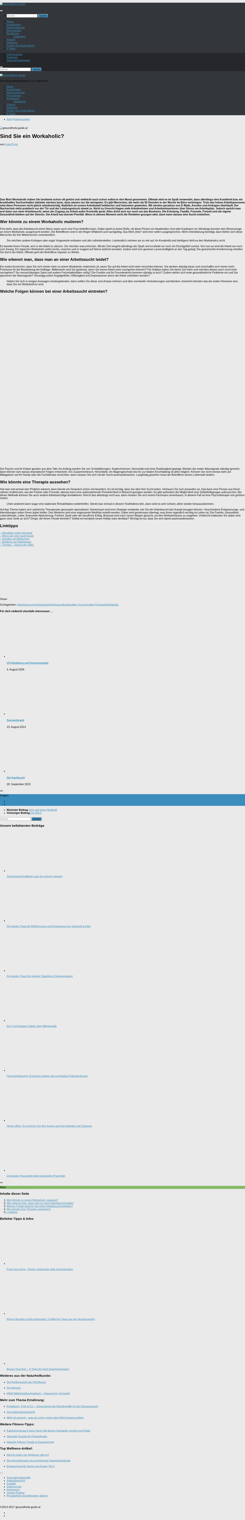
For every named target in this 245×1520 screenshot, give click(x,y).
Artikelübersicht (16, 1480)
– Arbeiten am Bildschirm (15, 539)
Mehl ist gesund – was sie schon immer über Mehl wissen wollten (45, 1417)
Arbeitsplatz (42, 604)
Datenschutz (14, 1486)
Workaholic (112, 604)
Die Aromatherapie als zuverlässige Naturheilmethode (38, 1460)
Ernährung (13, 33)
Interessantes (14, 54)
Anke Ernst (11, 144)
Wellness (12, 42)
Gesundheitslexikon (18, 60)
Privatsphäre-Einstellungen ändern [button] (27, 1495)
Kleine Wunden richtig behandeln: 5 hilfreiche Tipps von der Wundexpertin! (51, 1319)
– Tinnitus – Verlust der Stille (17, 545)
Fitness (11, 39)
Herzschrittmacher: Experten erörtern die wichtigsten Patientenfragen (47, 1076)
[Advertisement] (122, 172)
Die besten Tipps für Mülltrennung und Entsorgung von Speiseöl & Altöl (48, 926)
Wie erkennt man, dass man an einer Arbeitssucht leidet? (40, 1203)
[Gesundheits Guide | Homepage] (13, 4)
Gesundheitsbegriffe (18, 1477)
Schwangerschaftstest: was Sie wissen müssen (34, 876)
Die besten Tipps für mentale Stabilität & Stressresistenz (40, 976)
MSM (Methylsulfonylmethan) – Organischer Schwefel (38, 1393)
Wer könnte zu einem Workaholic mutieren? (32, 1200)
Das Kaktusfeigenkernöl (21, 1412)
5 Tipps (11, 48)
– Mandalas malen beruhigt (16, 532)
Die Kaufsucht (16, 777)
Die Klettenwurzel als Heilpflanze (26, 1382)
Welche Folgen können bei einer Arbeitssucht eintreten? (40, 1206)
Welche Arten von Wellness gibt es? (28, 1455)
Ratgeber (12, 57)
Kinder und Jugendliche (21, 45)
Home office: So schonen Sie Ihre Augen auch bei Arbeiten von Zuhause (49, 1126)
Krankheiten (14, 24)
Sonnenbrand (15, 720)
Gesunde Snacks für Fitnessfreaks (27, 1436)
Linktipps (12, 1212)
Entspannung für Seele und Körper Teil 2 (31, 1466)
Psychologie (14, 30)
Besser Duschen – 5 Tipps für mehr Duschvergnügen (38, 1369)
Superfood (19, 36)
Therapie (100, 604)
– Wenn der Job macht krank (17, 535)
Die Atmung (13, 1387)
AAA (9, 119)
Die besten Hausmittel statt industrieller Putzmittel (36, 1176)
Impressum (13, 1489)
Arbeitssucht (56, 604)
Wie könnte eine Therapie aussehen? (29, 1209)
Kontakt (11, 1483)
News (10, 21)
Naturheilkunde (16, 27)
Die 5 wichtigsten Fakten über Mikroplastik (32, 1026)
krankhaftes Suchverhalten (79, 604)
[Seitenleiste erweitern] (1, 790)
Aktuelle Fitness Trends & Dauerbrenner (30, 1442)
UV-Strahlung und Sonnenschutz (27, 663)
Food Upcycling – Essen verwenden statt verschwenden (40, 1269)
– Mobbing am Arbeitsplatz (15, 542)
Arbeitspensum (26, 604)
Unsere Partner (16, 1492)
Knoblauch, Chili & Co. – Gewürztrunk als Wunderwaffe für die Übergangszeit (52, 1406)
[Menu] (1, 10)
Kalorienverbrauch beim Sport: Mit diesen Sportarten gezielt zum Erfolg (48, 1430)
